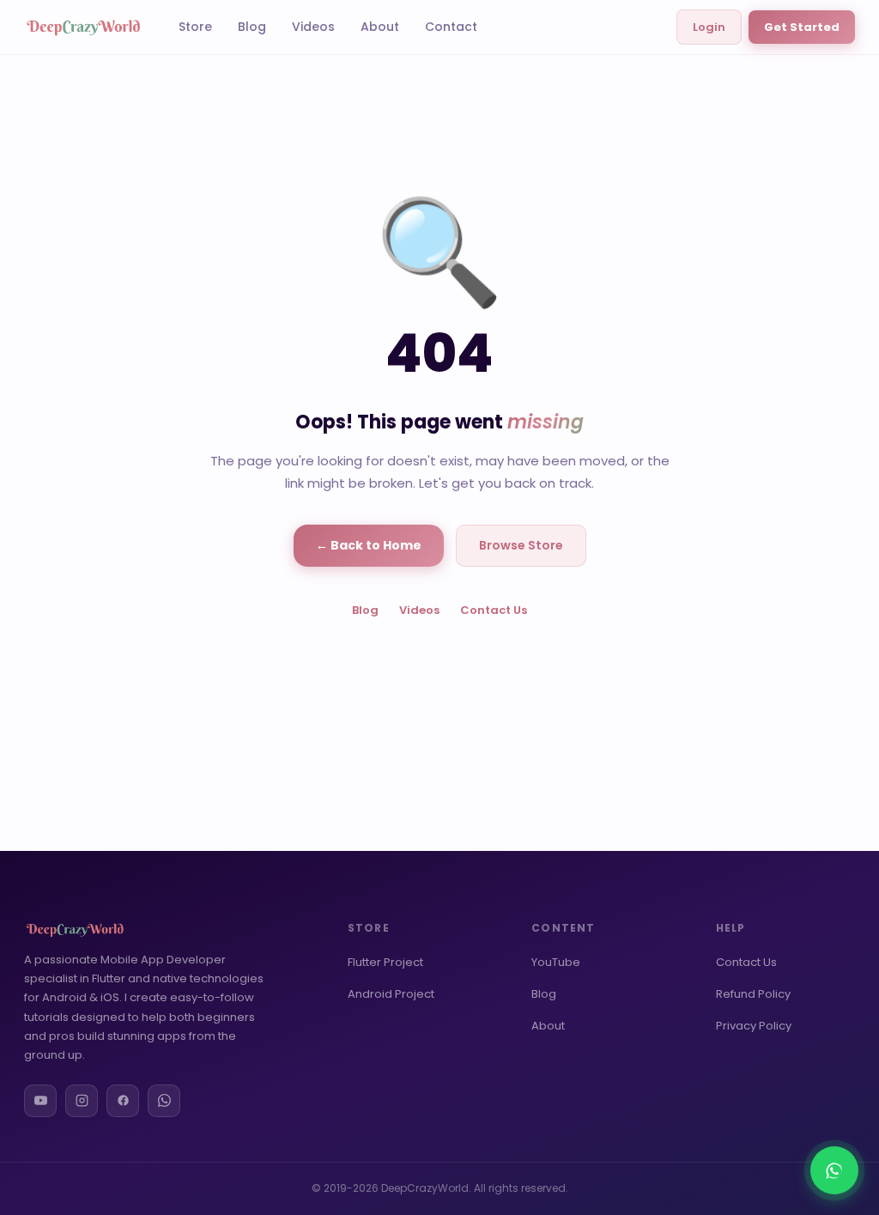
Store (195, 26)
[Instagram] (81, 1100)
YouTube (555, 962)
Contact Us (493, 610)
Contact (451, 26)
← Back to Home (368, 545)
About (380, 26)
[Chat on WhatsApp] (834, 1170)
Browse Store (521, 545)
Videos (313, 26)
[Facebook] (122, 1100)
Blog (252, 26)
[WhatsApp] (164, 1100)
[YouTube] (40, 1100)
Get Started (802, 27)
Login (709, 27)
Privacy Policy (753, 1026)
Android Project (391, 994)
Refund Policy (753, 994)
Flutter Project (385, 962)
